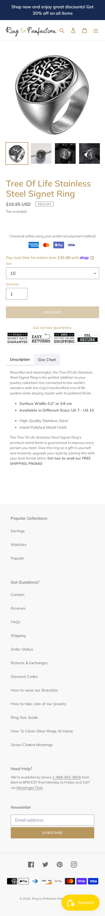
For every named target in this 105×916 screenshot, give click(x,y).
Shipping (18, 635)
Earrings (18, 531)
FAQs (15, 621)
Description (20, 359)
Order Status (22, 649)
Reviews (18, 608)
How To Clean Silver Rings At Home (42, 731)
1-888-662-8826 (66, 777)
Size (9, 263)
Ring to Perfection (44, 898)
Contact (17, 594)
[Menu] (96, 30)
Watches (18, 544)
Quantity (12, 284)
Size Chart (47, 359)
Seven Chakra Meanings (32, 744)
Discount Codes (24, 676)
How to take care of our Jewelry (38, 703)
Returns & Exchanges (29, 662)
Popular (17, 558)
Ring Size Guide (24, 717)
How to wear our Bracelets (34, 690)
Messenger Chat (29, 787)
